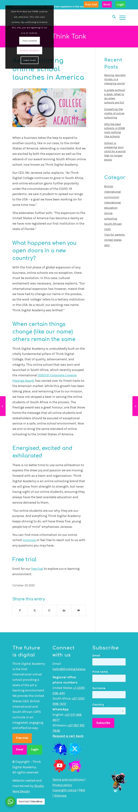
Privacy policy (62, 785)
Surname (99, 688)
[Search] (112, 17)
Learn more (29, 60)
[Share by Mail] (78, 610)
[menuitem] (91, 5)
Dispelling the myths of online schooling (114, 113)
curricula (29, 540)
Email (97, 655)
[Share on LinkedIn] (64, 610)
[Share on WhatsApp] (49, 610)
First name (100, 671)
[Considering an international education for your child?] (135, 406)
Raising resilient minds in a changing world (115, 79)
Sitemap (60, 796)
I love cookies (29, 40)
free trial (37, 569)
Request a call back (68, 736)
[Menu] (121, 17)
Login (120, 4)
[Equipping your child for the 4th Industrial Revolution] (3, 406)
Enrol (107, 4)
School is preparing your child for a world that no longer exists (115, 151)
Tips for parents (114, 234)
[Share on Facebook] (20, 610)
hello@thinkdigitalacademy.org (75, 669)
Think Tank (69, 36)
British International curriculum (112, 192)
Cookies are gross (30, 50)
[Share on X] (34, 610)
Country (98, 704)
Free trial (91, 4)
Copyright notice (64, 790)
